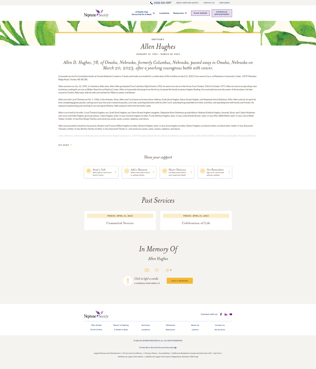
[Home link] (96, 13)
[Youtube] (231, 314)
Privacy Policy (151, 353)
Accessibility (164, 353)
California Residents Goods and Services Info (192, 353)
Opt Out (217, 353)
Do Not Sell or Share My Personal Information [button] (157, 347)
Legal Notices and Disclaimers (107, 353)
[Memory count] (147, 270)
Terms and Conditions (132, 353)
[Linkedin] (226, 314)
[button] (142, 13)
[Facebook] (221, 314)
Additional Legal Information (130, 357)
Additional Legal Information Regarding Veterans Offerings (171, 357)
